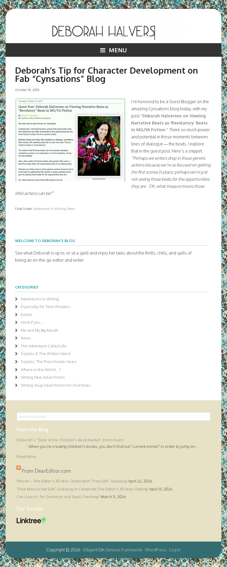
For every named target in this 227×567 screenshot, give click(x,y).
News (71, 208)
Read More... (28, 456)
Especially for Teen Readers (45, 306)
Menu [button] (118, 50)
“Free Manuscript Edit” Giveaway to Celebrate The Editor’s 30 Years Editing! (82, 489)
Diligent (90, 549)
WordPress (155, 549)
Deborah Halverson (113, 30)
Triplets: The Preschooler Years (49, 361)
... (196, 446)
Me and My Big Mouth (39, 330)
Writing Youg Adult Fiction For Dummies (55, 385)
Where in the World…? (41, 369)
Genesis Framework (123, 549)
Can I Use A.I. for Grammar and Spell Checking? (58, 496)
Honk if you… (32, 322)
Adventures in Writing (50, 208)
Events (27, 314)
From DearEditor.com (46, 471)
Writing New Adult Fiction (43, 377)
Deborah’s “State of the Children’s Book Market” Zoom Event (70, 440)
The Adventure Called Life (44, 346)
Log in (175, 549)
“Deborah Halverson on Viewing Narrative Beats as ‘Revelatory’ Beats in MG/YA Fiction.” (169, 122)
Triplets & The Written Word (45, 353)
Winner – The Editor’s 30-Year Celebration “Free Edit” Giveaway (72, 481)
